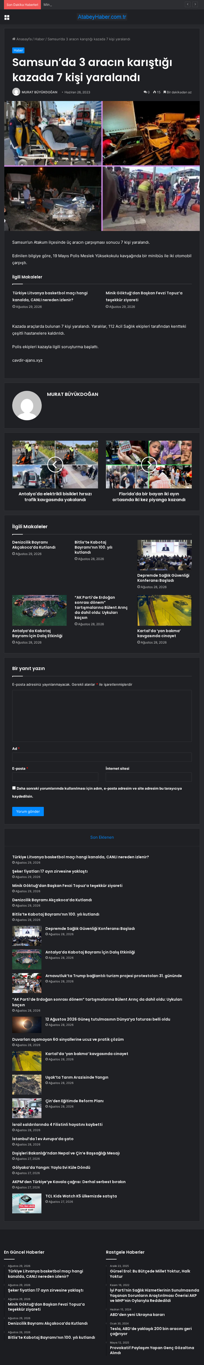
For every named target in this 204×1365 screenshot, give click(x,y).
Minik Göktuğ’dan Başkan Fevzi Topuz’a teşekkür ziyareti (90, 4)
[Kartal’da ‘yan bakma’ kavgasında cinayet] (164, 610)
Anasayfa (23, 39)
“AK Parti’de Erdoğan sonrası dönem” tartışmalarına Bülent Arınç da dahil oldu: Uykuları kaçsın (101, 607)
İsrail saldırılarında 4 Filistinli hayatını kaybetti (57, 1124)
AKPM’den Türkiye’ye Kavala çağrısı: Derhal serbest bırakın (69, 1181)
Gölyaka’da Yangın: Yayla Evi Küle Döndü (51, 1167)
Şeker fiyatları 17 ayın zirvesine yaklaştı (50, 871)
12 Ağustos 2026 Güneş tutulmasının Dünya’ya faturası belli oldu (107, 1019)
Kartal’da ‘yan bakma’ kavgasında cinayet (159, 633)
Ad (16, 748)
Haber (40, 39)
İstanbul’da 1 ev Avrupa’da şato (43, 1138)
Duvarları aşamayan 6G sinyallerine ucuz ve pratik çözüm (68, 1039)
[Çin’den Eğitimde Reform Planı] (26, 1108)
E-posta (20, 768)
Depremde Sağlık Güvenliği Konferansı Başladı (163, 578)
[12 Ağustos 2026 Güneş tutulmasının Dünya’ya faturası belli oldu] (26, 1025)
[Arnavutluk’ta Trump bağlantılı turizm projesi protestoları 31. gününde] (26, 983)
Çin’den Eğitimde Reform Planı (74, 1101)
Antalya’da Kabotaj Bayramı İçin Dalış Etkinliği (37, 633)
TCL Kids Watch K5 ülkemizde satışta (81, 1196)
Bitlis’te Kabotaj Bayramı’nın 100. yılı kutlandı (93, 547)
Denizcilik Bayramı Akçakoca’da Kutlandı (34, 545)
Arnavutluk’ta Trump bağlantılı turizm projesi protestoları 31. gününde (113, 975)
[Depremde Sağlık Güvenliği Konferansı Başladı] (164, 555)
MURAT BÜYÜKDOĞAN (39, 92)
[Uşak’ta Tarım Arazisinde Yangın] (26, 1085)
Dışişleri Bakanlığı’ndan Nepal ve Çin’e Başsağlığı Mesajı (66, 1153)
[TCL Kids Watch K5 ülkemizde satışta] (26, 1203)
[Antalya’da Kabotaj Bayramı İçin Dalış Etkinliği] (39, 610)
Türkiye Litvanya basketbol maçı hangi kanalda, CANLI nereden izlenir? (80, 857)
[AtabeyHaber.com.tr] (102, 16)
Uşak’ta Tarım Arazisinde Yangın (76, 1077)
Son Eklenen (102, 837)
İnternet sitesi (117, 768)
